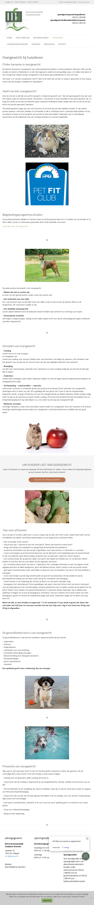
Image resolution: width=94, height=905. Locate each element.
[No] (91, 898)
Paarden (36, 44)
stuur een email (84, 2)
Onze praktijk (23, 37)
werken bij (49, 44)
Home (9, 37)
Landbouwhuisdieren (17, 44)
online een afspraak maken (68, 2)
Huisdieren (57, 37)
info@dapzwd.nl (11, 856)
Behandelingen (40, 37)
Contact (62, 44)
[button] (85, 856)
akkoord (47, 900)
